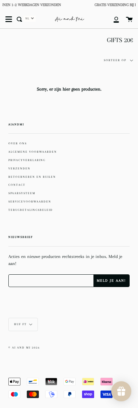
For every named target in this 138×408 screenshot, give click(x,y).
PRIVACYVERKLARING (27, 160)
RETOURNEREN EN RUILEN (32, 176)
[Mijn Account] (112, 19)
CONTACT (16, 184)
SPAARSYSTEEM (22, 193)
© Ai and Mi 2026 (24, 347)
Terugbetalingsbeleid (30, 210)
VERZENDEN (19, 168)
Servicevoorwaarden (29, 201)
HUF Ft (20, 324)
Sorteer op (116, 60)
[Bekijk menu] (8, 19)
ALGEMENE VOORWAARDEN (32, 151)
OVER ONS (17, 143)
